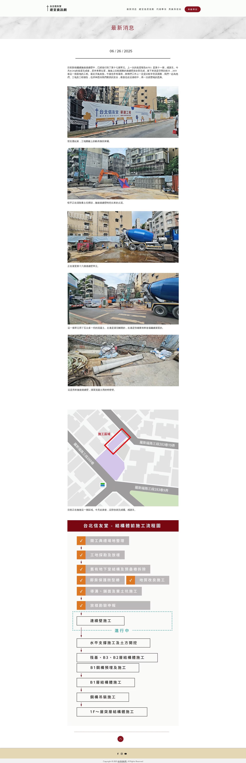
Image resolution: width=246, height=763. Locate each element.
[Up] (120, 739)
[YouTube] (125, 753)
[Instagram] (121, 753)
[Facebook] (118, 753)
